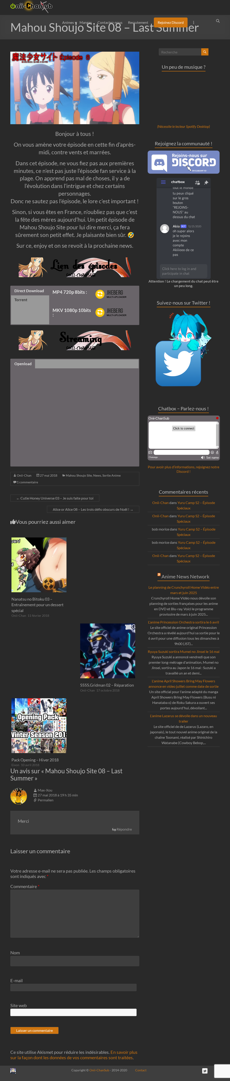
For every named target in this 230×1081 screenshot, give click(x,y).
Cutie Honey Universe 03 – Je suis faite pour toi (54, 498)
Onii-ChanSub (99, 1070)
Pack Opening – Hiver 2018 (35, 759)
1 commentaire (27, 482)
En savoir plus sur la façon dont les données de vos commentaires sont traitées (73, 1054)
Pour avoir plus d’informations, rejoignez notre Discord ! (183, 469)
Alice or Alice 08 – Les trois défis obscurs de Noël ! (93, 509)
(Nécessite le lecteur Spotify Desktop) (183, 126)
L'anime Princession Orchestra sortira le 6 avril (183, 622)
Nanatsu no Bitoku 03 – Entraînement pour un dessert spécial (37, 605)
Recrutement (138, 22)
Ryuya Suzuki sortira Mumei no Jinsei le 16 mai (183, 651)
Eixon (15, 765)
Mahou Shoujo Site (79, 475)
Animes (68, 22)
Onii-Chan (24, 475)
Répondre (124, 829)
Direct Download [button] (29, 290)
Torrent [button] (20, 299)
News (97, 475)
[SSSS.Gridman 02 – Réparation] (107, 625)
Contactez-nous (109, 22)
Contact (140, 1070)
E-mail (16, 980)
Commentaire (25, 886)
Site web (18, 1005)
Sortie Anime (111, 475)
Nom (15, 952)
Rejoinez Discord (171, 22)
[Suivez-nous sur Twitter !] (183, 312)
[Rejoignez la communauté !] (184, 152)
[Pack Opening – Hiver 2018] (38, 700)
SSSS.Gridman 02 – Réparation (107, 685)
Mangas (86, 22)
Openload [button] (23, 363)
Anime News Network (185, 576)
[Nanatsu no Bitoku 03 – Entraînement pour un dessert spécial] (38, 539)
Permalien (45, 800)
